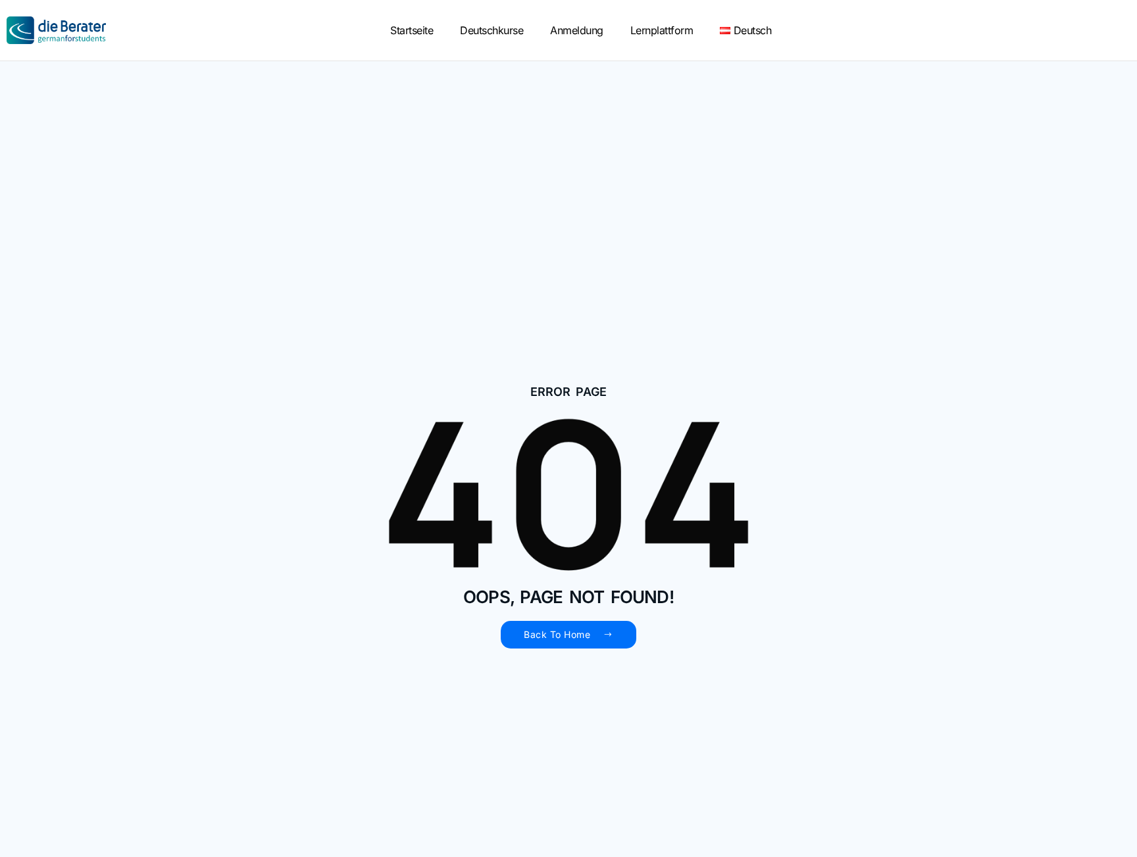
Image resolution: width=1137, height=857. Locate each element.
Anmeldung (576, 30)
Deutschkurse (491, 30)
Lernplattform (662, 30)
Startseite (411, 30)
